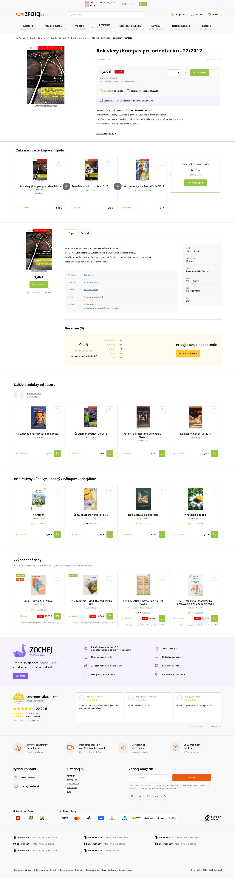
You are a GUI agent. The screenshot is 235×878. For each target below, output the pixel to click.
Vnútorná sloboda (195, 514)
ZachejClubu (118, 100)
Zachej (22, 38)
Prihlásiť (192, 777)
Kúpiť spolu (198, 182)
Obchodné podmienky (23, 870)
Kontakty (71, 775)
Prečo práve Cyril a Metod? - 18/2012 (142, 186)
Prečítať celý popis (105, 133)
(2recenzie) (41, 523)
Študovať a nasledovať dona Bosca (38, 433)
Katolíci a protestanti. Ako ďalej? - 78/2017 (143, 435)
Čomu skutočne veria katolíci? (90, 514)
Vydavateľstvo (73, 783)
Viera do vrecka (91, 289)
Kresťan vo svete (78, 38)
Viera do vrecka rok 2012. (140, 110)
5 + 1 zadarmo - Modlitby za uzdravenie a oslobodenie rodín (195, 602)
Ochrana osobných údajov (71, 870)
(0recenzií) (215, 59)
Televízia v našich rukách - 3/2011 (91, 186)
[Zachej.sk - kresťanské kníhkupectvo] (30, 14)
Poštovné (112, 870)
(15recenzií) (146, 523)
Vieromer (38, 514)
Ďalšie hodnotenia (34, 700)
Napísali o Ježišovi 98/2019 (195, 433)
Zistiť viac (20, 675)
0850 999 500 (28, 777)
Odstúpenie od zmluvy (95, 870)
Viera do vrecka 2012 (93, 297)
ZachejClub (72, 779)
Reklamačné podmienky (46, 870)
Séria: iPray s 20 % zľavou (38, 600)
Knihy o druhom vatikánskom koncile (101, 308)
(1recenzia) (93, 523)
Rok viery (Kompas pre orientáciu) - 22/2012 (40, 188)
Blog (69, 791)
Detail (143, 4)
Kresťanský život (58, 38)
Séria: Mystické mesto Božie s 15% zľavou (143, 602)
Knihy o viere (90, 304)
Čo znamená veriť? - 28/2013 (90, 433)
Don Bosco (89, 275)
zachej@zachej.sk (30, 786)
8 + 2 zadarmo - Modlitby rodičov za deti (91, 602)
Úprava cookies (125, 870)
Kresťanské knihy (38, 38)
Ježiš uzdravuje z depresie (143, 514)
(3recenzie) (198, 523)
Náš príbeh (72, 787)
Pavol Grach (101, 59)
